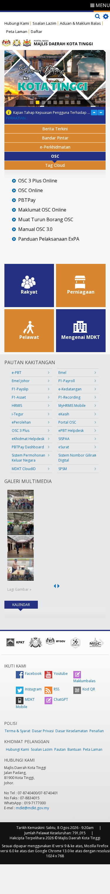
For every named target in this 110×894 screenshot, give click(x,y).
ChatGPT (61, 699)
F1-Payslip (20, 389)
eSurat (63, 447)
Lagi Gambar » (19, 589)
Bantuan (74, 749)
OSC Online (30, 190)
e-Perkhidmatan (55, 147)
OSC (55, 156)
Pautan (60, 749)
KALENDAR (25, 604)
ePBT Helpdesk (71, 430)
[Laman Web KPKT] (16, 642)
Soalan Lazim (44, 23)
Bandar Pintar (55, 138)
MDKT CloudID (24, 468)
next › (59, 586)
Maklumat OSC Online (42, 210)
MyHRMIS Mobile (72, 405)
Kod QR (88, 689)
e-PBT (16, 372)
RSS (56, 689)
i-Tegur (17, 414)
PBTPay (26, 200)
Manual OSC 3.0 (35, 229)
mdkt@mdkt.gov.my (32, 807)
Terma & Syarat (17, 730)
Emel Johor (21, 380)
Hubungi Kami (16, 23)
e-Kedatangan (70, 389)
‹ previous (54, 586)
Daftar (36, 31)
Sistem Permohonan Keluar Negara (28, 458)
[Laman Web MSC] (95, 642)
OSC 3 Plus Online (37, 181)
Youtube (61, 673)
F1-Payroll (66, 380)
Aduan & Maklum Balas (80, 23)
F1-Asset (19, 397)
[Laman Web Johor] (35, 642)
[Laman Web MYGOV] (55, 641)
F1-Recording (69, 397)
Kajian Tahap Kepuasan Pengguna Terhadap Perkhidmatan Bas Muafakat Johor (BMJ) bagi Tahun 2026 (52, 112)
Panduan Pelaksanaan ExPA (48, 239)
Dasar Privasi (43, 730)
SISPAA (64, 438)
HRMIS (17, 405)
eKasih (63, 414)
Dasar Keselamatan (71, 730)
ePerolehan (21, 422)
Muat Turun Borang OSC (45, 219)
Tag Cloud (55, 165)
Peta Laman (16, 31)
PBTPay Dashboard (28, 447)
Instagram (33, 689)
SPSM (62, 468)
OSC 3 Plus (20, 430)
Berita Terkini (55, 128)
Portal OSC (67, 422)
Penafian (96, 730)
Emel (62, 372)
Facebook (33, 673)
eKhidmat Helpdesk (28, 438)
